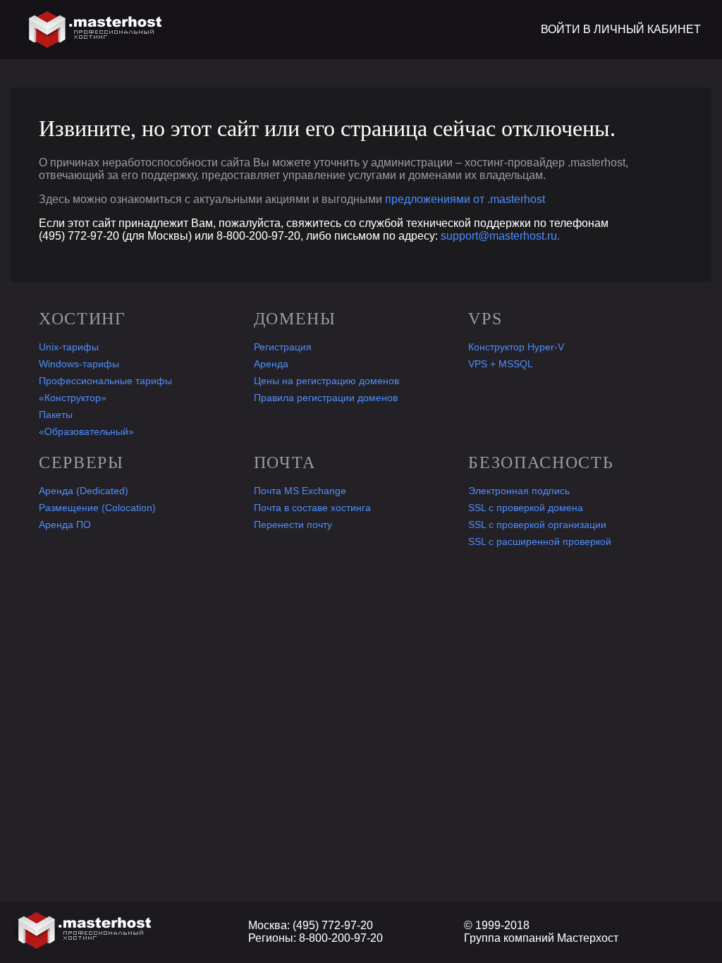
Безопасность (540, 462)
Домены (295, 318)
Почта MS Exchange (300, 490)
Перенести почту (293, 524)
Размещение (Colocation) (97, 507)
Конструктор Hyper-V (516, 346)
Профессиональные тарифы (105, 380)
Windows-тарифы (79, 363)
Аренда (271, 363)
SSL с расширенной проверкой (539, 541)
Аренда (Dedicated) (83, 490)
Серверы (81, 462)
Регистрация (283, 346)
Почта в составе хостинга (312, 507)
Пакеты (56, 414)
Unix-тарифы (69, 346)
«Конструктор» (72, 397)
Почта (285, 462)
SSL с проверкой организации (537, 524)
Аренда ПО (65, 524)
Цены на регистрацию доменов (326, 380)
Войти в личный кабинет (621, 29)
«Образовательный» (86, 431)
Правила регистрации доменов (326, 397)
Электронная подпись (519, 490)
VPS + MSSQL (500, 363)
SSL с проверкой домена (525, 507)
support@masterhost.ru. (500, 236)
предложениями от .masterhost (465, 199)
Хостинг (82, 318)
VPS (485, 318)
